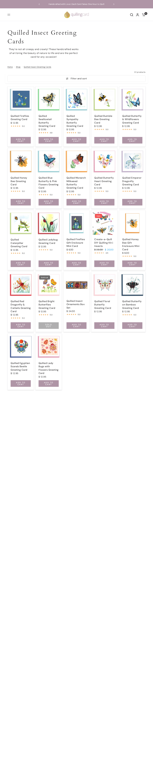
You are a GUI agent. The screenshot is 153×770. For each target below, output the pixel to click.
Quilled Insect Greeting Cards (37, 67)
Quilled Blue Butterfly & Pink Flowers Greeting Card (49, 182)
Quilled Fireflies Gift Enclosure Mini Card (75, 243)
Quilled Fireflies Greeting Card (20, 117)
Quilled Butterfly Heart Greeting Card (104, 181)
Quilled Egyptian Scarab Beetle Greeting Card (20, 366)
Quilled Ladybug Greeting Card (48, 241)
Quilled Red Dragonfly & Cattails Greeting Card (21, 306)
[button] (39, 4)
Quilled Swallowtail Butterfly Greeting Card (47, 121)
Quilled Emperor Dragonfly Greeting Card (131, 181)
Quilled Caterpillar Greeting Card (19, 243)
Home (10, 67)
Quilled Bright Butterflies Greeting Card (47, 305)
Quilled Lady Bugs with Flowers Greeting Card (49, 368)
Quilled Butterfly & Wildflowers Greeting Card (132, 119)
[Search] (132, 14)
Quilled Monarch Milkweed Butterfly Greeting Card (76, 182)
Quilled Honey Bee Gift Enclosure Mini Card (130, 244)
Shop (18, 67)
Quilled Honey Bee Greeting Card (19, 181)
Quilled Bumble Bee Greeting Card (103, 119)
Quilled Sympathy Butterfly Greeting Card (74, 121)
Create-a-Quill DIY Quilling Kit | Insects (103, 243)
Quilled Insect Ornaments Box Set (75, 304)
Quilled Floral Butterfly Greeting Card (102, 305)
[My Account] (137, 14)
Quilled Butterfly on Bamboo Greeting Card (132, 305)
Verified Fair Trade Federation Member (80, 4)
